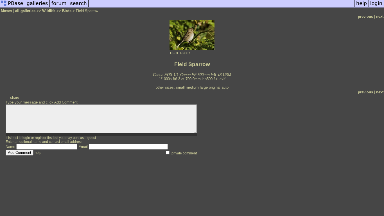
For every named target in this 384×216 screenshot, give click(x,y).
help (38, 152)
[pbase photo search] (78, 6)
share (14, 97)
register (40, 138)
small (180, 87)
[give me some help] (361, 6)
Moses (6, 11)
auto (225, 87)
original (214, 87)
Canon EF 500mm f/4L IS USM (205, 75)
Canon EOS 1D (165, 75)
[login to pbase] (376, 6)
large (204, 87)
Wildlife (48, 11)
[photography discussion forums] (59, 6)
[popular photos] (221, 6)
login (26, 138)
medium (192, 87)
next (379, 16)
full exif (219, 79)
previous (365, 16)
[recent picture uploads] (37, 6)
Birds (66, 11)
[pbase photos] (12, 6)
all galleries (25, 11)
